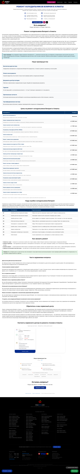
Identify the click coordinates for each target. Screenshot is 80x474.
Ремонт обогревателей (61, 417)
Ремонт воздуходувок (45, 427)
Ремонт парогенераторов (30, 423)
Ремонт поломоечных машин (14, 426)
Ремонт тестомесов (29, 440)
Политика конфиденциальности (57, 457)
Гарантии (70, 2)
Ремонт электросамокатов (61, 432)
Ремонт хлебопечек (29, 436)
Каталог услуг (60, 2)
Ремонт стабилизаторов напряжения (15, 437)
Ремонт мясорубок (29, 426)
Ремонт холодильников (36, 393)
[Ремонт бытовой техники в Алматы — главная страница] (6, 2)
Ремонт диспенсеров (45, 433)
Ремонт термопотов (29, 433)
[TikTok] (47, 22)
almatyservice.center (25, 453)
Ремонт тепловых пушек (61, 416)
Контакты (75, 2)
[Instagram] (44, 22)
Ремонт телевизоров (12, 424)
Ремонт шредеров (45, 432)
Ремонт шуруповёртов (45, 420)
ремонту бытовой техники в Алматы (23, 465)
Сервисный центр (28, 393)
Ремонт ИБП (11, 436)
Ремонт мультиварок (29, 427)
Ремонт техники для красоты (62, 424)
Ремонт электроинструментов (47, 416)
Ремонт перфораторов (45, 417)
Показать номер (51, 2)
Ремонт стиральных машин (13, 416)
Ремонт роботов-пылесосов (31, 417)
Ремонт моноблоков (12, 434)
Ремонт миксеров (29, 434)
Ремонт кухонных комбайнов (31, 424)
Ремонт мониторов (12, 433)
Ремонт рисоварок (29, 437)
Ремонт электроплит (12, 423)
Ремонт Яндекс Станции (61, 430)
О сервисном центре (55, 453)
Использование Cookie (55, 458)
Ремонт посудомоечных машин (14, 417)
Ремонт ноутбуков (12, 430)
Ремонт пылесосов (29, 416)
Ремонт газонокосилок (45, 426)
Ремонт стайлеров (60, 426)
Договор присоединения (56, 454)
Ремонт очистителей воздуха (62, 420)
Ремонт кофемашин (29, 420)
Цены (65, 2)
